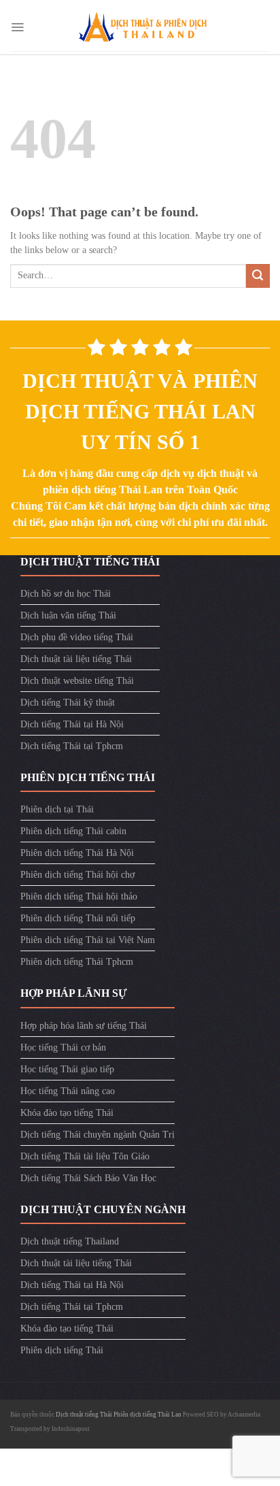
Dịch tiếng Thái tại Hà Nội (72, 724)
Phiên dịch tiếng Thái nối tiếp (77, 918)
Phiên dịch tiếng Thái (61, 1350)
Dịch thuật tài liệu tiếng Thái (76, 659)
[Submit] (258, 276)
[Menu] (17, 27)
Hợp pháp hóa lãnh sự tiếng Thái (83, 1026)
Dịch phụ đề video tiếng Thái (76, 637)
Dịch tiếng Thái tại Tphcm (71, 746)
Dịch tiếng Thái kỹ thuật (67, 702)
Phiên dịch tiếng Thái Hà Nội (77, 853)
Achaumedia (244, 1414)
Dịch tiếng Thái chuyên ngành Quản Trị (97, 1134)
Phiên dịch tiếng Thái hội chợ (77, 875)
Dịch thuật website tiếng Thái (77, 681)
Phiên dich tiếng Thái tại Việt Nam (87, 940)
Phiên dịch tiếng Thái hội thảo (78, 896)
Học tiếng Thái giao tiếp (67, 1069)
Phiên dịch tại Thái (57, 809)
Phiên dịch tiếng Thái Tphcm (76, 962)
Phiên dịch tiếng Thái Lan (147, 1414)
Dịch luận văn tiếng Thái (68, 615)
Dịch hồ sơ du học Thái (65, 594)
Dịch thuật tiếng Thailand (69, 1241)
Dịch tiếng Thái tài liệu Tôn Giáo (85, 1156)
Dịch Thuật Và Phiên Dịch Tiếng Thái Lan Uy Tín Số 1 (140, 411)
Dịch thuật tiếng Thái (84, 1414)
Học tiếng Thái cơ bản (63, 1047)
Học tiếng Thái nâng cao (67, 1091)
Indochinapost (71, 1428)
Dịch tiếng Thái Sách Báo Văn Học (88, 1178)
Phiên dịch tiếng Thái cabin (73, 831)
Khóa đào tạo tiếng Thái (66, 1113)
